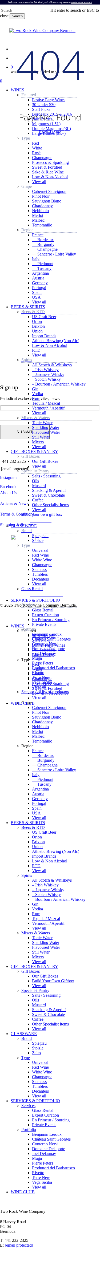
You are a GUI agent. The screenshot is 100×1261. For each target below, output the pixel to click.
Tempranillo (42, 741)
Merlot (37, 731)
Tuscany (41, 784)
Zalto (36, 1053)
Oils (35, 1000)
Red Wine (40, 1067)
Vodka (37, 909)
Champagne (45, 765)
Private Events (44, 1124)
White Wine (42, 1072)
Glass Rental (42, 1110)
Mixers (38, 957)
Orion (37, 837)
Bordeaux (43, 755)
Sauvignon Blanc (46, 717)
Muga (37, 1158)
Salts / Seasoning (46, 995)
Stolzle (37, 1048)
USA (36, 813)
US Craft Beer (44, 832)
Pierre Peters (42, 1163)
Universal (40, 1062)
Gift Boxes (30, 971)
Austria (38, 794)
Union (37, 846)
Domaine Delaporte (48, 1148)
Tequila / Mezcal (46, 918)
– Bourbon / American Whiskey (59, 899)
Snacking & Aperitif (49, 1009)
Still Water (41, 952)
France (37, 750)
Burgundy (43, 760)
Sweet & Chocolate (48, 1014)
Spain (37, 808)
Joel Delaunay (44, 1153)
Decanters (40, 1091)
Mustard (39, 1005)
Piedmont (42, 779)
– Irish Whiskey (45, 885)
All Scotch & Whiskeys (52, 880)
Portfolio (28, 1129)
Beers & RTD (33, 827)
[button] (42, 520)
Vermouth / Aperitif (48, 923)
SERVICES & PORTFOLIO (35, 1100)
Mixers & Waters (35, 933)
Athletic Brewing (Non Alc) (55, 851)
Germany (40, 798)
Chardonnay (42, 722)
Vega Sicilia (42, 1182)
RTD (36, 865)
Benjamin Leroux (47, 1134)
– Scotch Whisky (46, 894)
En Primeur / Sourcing (51, 1120)
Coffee (37, 1019)
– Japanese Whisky (48, 889)
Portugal (39, 803)
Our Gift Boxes (45, 976)
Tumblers (40, 1086)
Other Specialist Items (50, 1024)
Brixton (38, 842)
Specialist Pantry (35, 990)
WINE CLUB (23, 1192)
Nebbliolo (40, 726)
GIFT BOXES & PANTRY (34, 966)
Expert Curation (45, 1115)
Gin (35, 904)
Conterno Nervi (45, 1144)
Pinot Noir (41, 712)
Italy (35, 774)
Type (25, 1057)
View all (39, 818)
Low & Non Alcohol (49, 861)
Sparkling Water (45, 942)
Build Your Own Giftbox (53, 981)
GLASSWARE (24, 1033)
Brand (26, 1038)
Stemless (39, 1081)
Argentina (40, 789)
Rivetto (38, 1172)
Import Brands (44, 856)
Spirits (26, 875)
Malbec (38, 736)
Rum (36, 913)
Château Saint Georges (51, 1139)
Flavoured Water (46, 947)
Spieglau (39, 1043)
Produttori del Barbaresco (53, 1168)
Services (28, 1105)
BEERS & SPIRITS (28, 822)
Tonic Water (42, 937)
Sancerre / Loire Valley (54, 770)
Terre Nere (41, 1177)
